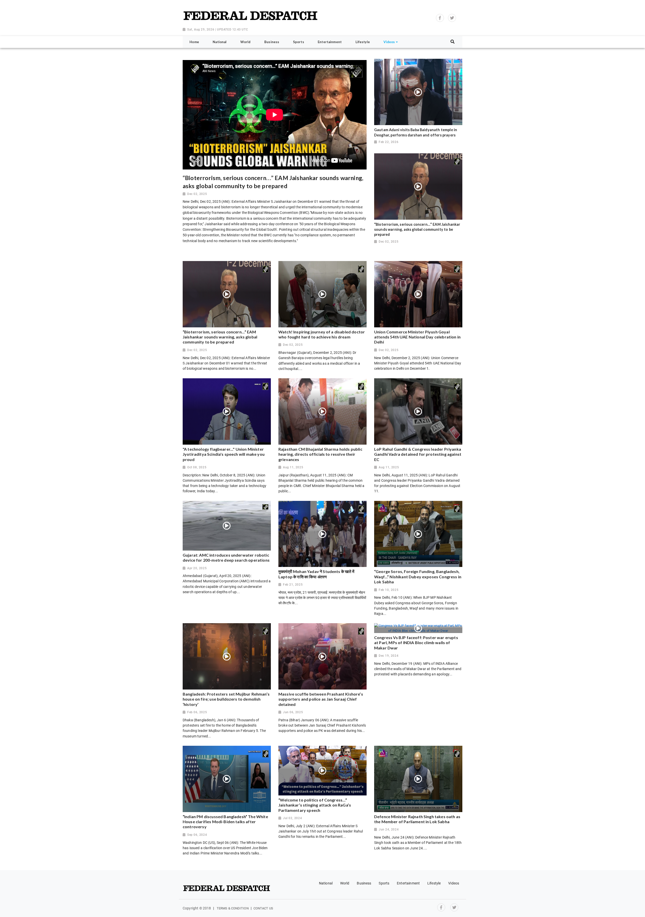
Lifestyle (434, 883)
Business (364, 883)
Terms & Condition (233, 908)
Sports (384, 883)
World (344, 883)
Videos (453, 883)
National (326, 883)
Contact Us (263, 908)
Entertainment (408, 883)
